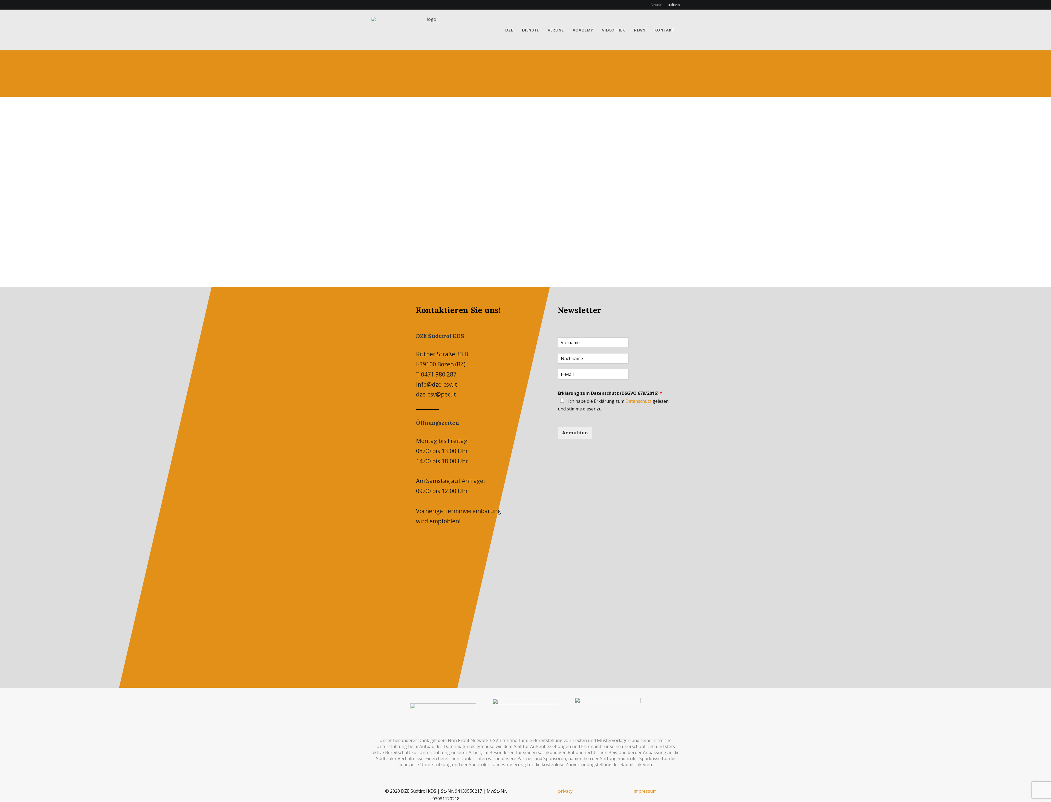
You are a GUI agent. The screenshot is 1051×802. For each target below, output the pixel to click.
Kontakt (664, 30)
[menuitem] (658, 5)
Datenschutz (638, 401)
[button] (684, 30)
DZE (509, 30)
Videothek (613, 30)
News (640, 30)
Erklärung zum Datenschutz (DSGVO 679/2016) (610, 393)
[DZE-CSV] (429, 30)
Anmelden (575, 433)
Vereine (556, 30)
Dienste (530, 30)
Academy (583, 30)
